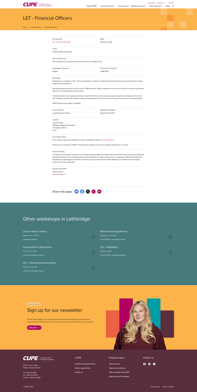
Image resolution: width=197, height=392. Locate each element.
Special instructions (59, 58)
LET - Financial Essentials (61, 42)
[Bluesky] (149, 364)
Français (171, 3)
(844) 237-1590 (35, 377)
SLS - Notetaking (109, 247)
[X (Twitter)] (154, 364)
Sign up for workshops (117, 368)
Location (56, 120)
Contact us (79, 372)
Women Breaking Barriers (114, 231)
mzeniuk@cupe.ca (108, 140)
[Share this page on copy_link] (94, 191)
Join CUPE (151, 3)
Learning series (58, 110)
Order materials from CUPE (119, 372)
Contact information (60, 169)
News (168, 6)
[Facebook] (144, 364)
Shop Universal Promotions (119, 376)
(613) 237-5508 (32, 375)
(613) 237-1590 (31, 372)
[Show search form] (173, 6)
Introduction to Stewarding (37, 247)
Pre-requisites (57, 39)
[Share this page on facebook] (82, 191)
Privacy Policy (155, 387)
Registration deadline (107, 110)
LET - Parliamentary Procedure (39, 262)
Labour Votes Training (35, 231)
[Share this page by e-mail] (99, 191)
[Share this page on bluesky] (76, 191)
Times (55, 49)
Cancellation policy (59, 137)
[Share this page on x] (88, 191)
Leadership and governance (85, 364)
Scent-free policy (59, 151)
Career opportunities (82, 368)
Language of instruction (61, 68)
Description (57, 78)
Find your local (123, 6)
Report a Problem (168, 387)
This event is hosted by (108, 68)
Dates (102, 39)
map (54, 130)
